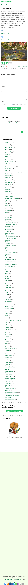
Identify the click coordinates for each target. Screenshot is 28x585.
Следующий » (24, 66)
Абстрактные (8, 142)
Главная (3, 4)
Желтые (7, 278)
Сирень (7, 324)
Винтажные (8, 159)
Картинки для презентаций (12, 198)
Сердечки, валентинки (10, 235)
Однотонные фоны (9, 269)
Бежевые (7, 271)
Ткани (6, 341)
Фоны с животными (10, 367)
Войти (8, 411)
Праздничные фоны (10, 378)
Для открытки (8, 179)
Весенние (7, 346)
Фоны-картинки (6, 1)
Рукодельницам (9, 229)
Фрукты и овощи (9, 266)
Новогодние (8, 381)
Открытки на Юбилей (10, 399)
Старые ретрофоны (10, 245)
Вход (17, 123)
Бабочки (7, 149)
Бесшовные (8, 152)
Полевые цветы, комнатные (12, 320)
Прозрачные (8, 226)
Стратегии (16, 4)
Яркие (6, 343)
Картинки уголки (9, 259)
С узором (7, 249)
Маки (6, 317)
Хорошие (7, 254)
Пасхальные (8, 383)
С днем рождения (9, 388)
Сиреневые (8, 299)
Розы (6, 322)
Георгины (7, 311)
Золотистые (8, 282)
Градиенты (7, 165)
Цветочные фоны (9, 304)
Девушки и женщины (10, 166)
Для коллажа (8, 177)
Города (6, 163)
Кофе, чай (7, 205)
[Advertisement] (14, 514)
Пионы (6, 318)
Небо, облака (8, 359)
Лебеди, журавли (9, 373)
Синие (6, 297)
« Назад (19, 66)
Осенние (7, 360)
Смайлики (7, 242)
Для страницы (8, 187)
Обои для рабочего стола (11, 221)
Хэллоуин (7, 390)
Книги (6, 203)
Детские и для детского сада (12, 172)
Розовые (7, 290)
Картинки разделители (10, 261)
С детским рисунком (10, 233)
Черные (7, 303)
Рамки (6, 394)
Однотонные (8, 287)
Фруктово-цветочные (10, 252)
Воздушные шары (9, 161)
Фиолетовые (8, 301)
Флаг (6, 250)
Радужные (7, 336)
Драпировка (8, 193)
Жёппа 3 (7, 579)
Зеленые (7, 280)
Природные (8, 362)
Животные (7, 369)
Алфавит (7, 145)
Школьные (7, 255)
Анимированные (9, 147)
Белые (6, 273)
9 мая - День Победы (10, 380)
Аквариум (7, 144)
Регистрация (12, 123)
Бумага (6, 156)
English (7, 257)
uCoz (14, 581)
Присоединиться (17, 411)
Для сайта (7, 186)
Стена (6, 247)
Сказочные (7, 240)
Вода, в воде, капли (10, 348)
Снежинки (7, 243)
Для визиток (8, 175)
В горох (7, 332)
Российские (8, 228)
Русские (7, 231)
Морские (7, 357)
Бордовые (7, 275)
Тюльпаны (7, 325)
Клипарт (7, 201)
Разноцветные (8, 339)
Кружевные (8, 208)
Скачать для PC (5, 39)
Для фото (7, 189)
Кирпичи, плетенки (10, 200)
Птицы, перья (8, 374)
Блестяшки (7, 154)
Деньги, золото (9, 168)
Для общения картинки (11, 392)
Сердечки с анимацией (10, 238)
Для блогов (8, 173)
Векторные (7, 158)
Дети (6, 170)
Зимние (7, 352)
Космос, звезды (9, 353)
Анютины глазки (9, 306)
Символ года (8, 387)
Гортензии (7, 313)
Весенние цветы (9, 308)
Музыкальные (8, 217)
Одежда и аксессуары (10, 224)
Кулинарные (8, 210)
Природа (7, 345)
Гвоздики (7, 310)
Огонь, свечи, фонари (10, 222)
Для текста (7, 268)
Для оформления (9, 180)
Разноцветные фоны (10, 331)
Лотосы (7, 315)
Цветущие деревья (9, 329)
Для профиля (8, 184)
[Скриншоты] (14, 51)
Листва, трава (8, 355)
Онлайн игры (9, 4)
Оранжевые (8, 289)
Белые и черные (9, 151)
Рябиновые (7, 364)
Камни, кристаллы (9, 196)
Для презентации (9, 182)
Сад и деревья (8, 366)
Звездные (7, 350)
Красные (7, 285)
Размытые (7, 338)
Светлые (7, 296)
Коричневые (8, 283)
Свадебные (7, 385)
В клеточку (8, 334)
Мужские (7, 215)
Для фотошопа (8, 191)
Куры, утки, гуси (9, 371)
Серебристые (8, 292)
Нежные (7, 219)
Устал (19, 579)
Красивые (7, 207)
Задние (6, 194)
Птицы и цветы (9, 376)
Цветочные (8, 327)
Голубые (7, 276)
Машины (7, 214)
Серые (6, 294)
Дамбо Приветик (13, 579)
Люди (6, 212)
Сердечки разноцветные (11, 236)
